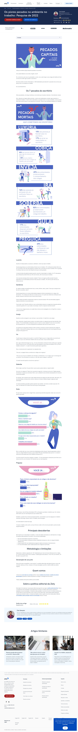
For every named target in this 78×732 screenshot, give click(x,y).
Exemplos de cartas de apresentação (46, 687)
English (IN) (17, 718)
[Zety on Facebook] (6, 702)
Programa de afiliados (65, 713)
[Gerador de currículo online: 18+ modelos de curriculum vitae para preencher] (6, 4)
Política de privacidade (65, 707)
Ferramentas (13, 3)
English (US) (31, 718)
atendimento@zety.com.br (10, 708)
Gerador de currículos (27, 682)
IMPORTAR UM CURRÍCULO (31, 19)
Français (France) (50, 719)
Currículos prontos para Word (27, 692)
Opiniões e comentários (65, 700)
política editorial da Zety (53, 588)
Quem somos (63, 682)
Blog (5, 8)
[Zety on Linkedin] (9, 702)
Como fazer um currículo (28, 696)
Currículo (21, 3)
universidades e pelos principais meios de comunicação (27, 595)
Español (43, 718)
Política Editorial (64, 694)
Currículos (9, 8)
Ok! (65, 728)
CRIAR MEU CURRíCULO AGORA (13, 19)
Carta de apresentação (29, 3)
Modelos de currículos (27, 685)
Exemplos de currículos (27, 688)
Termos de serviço (64, 703)
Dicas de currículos (26, 699)
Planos (51, 3)
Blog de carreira (38, 3)
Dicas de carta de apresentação (45, 696)
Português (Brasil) (17, 723)
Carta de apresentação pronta (46, 692)
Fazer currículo (9, 696)
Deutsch (36, 718)
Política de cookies (64, 710)
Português (58, 3)
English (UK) (24, 718)
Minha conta (69, 3)
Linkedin (30, 618)
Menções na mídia (64, 697)
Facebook (20, 618)
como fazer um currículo (27, 575)
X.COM (25, 618)
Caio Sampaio (62, 11)
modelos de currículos (44, 575)
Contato (45, 3)
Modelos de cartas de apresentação (46, 682)
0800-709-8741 (11, 705)
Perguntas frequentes (65, 691)
